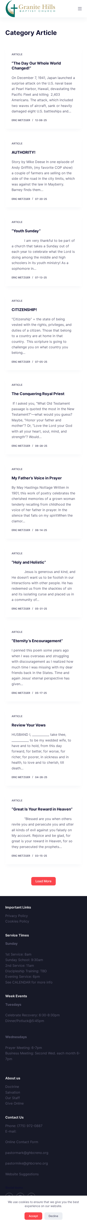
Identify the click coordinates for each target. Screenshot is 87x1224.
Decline (53, 1216)
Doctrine (12, 1086)
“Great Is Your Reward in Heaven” (42, 809)
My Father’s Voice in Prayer (37, 478)
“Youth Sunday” (26, 231)
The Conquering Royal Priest (38, 393)
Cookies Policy (17, 921)
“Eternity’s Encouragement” (37, 641)
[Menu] (80, 9)
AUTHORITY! (23, 152)
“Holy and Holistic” (29, 562)
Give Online (14, 1103)
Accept (33, 1216)
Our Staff (12, 1098)
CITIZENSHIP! (24, 309)
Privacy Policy (16, 916)
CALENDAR (21, 982)
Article (17, 54)
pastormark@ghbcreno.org (26, 1153)
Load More (43, 881)
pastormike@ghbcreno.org (26, 1163)
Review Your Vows (29, 725)
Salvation (12, 1092)
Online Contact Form (21, 1142)
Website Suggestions (22, 1174)
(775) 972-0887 (29, 1126)
